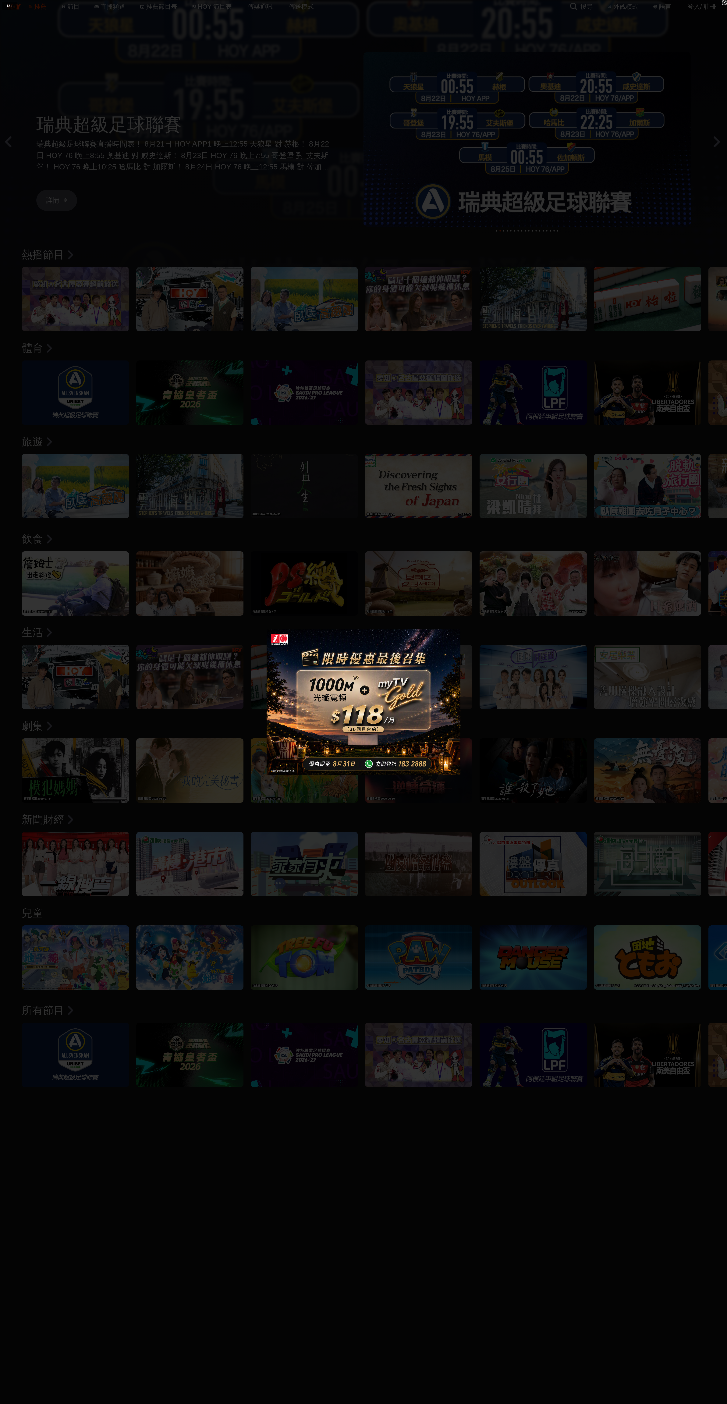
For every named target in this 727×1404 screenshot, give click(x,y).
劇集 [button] (32, 726)
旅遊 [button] (32, 442)
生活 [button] (32, 632)
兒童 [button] (32, 913)
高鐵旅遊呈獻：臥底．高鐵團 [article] (154, 124)
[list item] (75, 299)
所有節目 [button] (43, 1010)
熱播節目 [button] (43, 255)
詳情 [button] (52, 200)
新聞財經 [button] (43, 819)
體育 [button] (32, 348)
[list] (363, 301)
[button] (12, 6)
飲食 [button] (32, 539)
